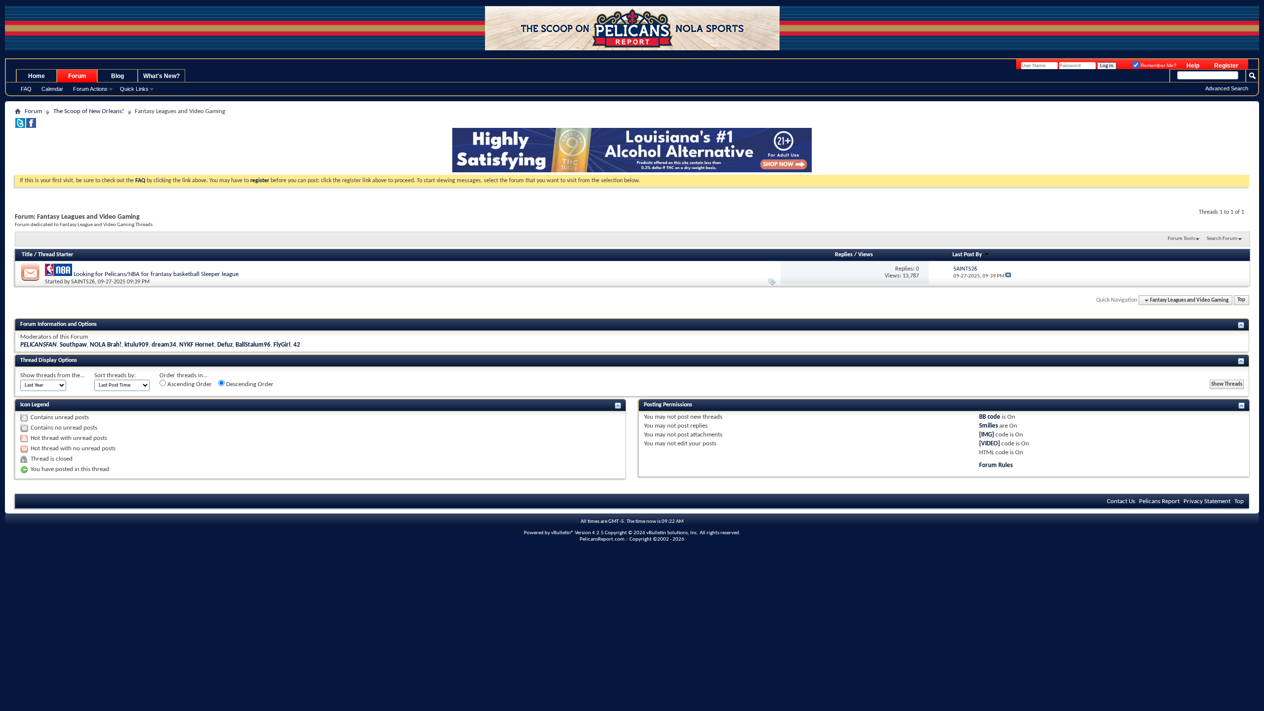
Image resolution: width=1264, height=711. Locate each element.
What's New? (161, 76)
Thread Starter (55, 255)
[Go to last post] (1008, 276)
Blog (117, 76)
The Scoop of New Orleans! (88, 111)
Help (1192, 65)
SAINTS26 (83, 282)
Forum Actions (90, 89)
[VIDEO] (989, 443)
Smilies (988, 426)
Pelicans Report (1159, 501)
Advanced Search (1226, 88)
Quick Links (134, 89)
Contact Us (1121, 501)
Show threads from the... (52, 375)
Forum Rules (996, 465)
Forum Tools (1181, 238)
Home (36, 76)
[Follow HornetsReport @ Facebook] (31, 126)
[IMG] (986, 435)
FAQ (26, 89)
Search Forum (1222, 238)
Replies (844, 255)
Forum (77, 76)
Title (27, 255)
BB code (989, 417)
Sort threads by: (115, 375)
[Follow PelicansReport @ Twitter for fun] (20, 126)
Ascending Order (189, 384)
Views (865, 255)
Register (1226, 65)
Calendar (52, 89)
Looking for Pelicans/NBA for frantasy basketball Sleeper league (156, 274)
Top (1241, 300)
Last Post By (967, 255)
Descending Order (249, 384)
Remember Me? (1158, 65)
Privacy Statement (1207, 501)
